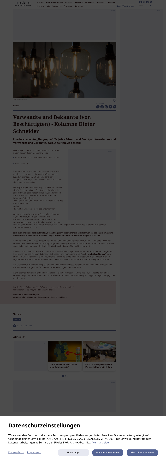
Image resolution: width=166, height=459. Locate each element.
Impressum (34, 453)
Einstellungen (73, 452)
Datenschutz (16, 453)
